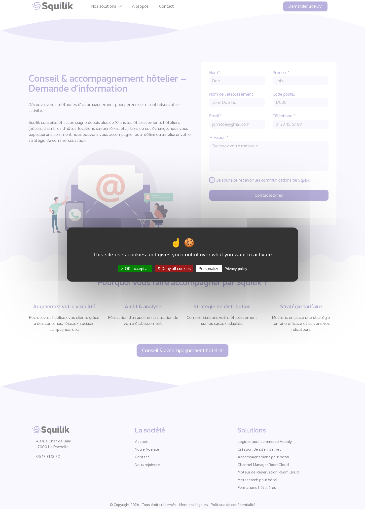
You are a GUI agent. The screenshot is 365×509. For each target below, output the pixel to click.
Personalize (208, 269)
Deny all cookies (175, 269)
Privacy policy (235, 269)
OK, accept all (136, 269)
